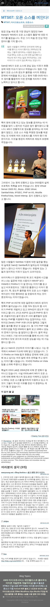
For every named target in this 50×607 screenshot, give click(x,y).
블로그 (27, 589)
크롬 (45, 589)
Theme (8, 597)
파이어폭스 (40, 586)
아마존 (9, 583)
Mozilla (37, 591)
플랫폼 (10, 594)
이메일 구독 (22, 597)
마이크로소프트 (18, 22)
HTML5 (6, 586)
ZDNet (17, 591)
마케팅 (43, 594)
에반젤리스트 (31, 580)
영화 (34, 594)
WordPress (25, 591)
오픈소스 (18, 11)
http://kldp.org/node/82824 (11, 561)
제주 (22, 589)
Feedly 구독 (33, 597)
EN (42, 3)
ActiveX (17, 589)
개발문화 (17, 583)
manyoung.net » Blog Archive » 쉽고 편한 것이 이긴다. (23, 472)
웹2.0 (35, 583)
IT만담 (42, 591)
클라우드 (42, 580)
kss (5, 554)
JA (44, 3)
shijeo (6, 521)
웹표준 (41, 583)
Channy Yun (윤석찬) (39, 436)
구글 (12, 586)
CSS (38, 594)
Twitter (25, 586)
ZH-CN (37, 3)
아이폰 (32, 586)
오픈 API (18, 586)
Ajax (32, 591)
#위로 (14, 597)
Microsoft (10, 11)
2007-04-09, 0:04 (44, 474)
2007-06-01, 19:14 (44, 555)
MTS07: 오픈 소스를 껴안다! (25, 17)
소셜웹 (25, 594)
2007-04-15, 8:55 (44, 523)
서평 (30, 594)
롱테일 (20, 594)
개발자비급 (27, 583)
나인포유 (33, 589)
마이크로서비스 (16, 580)
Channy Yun (27, 600)
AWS (5, 580)
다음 (12, 589)
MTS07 (7, 22)
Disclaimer (7, 441)
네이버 (40, 589)
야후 (15, 594)
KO (47, 3)
